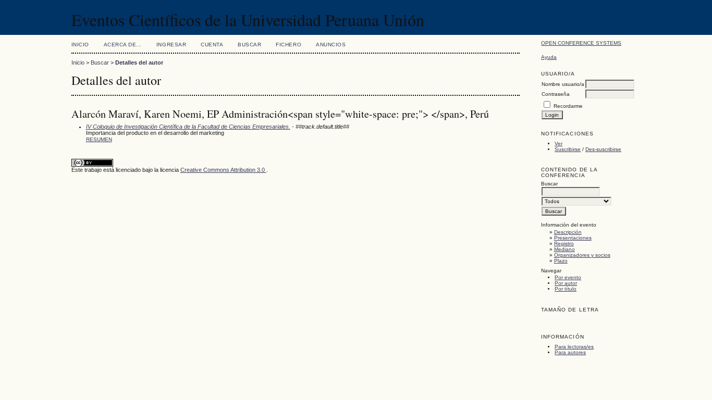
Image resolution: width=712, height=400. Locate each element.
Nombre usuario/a (563, 84)
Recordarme (568, 106)
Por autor (566, 283)
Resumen (99, 139)
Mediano (564, 249)
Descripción (568, 232)
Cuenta (212, 44)
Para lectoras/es (574, 346)
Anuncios (331, 44)
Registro (564, 243)
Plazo (561, 261)
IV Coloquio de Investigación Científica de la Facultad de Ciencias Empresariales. (188, 126)
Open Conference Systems (581, 43)
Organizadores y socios (582, 255)
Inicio (80, 44)
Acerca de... (123, 44)
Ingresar (171, 44)
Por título (565, 289)
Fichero (288, 44)
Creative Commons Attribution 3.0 (223, 170)
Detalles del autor (139, 62)
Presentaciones (573, 238)
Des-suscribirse (603, 149)
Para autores (570, 352)
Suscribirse (568, 149)
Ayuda (549, 57)
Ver (558, 143)
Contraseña (556, 94)
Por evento (568, 277)
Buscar (249, 44)
